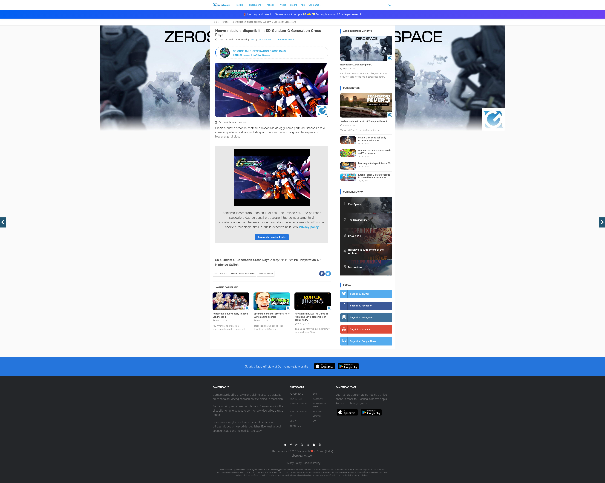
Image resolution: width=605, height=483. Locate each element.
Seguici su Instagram (361, 317)
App (303, 4)
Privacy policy (309, 227)
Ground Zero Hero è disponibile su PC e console (374, 152)
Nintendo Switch (286, 40)
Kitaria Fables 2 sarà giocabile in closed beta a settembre (374, 176)
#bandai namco (266, 273)
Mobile (293, 421)
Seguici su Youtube (360, 329)
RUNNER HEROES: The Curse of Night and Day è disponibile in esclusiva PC (311, 316)
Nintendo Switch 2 (298, 405)
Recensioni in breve (319, 405)
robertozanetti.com (302, 455)
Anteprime (318, 411)
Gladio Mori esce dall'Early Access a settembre (372, 139)
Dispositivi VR (296, 426)
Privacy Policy (293, 463)
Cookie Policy (312, 463)
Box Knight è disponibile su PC (374, 163)
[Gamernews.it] (221, 5)
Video (283, 4)
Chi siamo (313, 4)
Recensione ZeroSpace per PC (356, 64)
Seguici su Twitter (359, 293)
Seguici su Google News (363, 341)
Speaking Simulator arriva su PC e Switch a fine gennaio (272, 315)
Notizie (239, 4)
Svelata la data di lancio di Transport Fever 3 (363, 121)
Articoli (270, 4)
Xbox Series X (296, 399)
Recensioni (255, 4)
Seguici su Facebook (361, 305)
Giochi (293, 4)
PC (252, 40)
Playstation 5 (296, 394)
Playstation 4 (265, 40)
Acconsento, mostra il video (272, 237)
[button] (322, 273)
